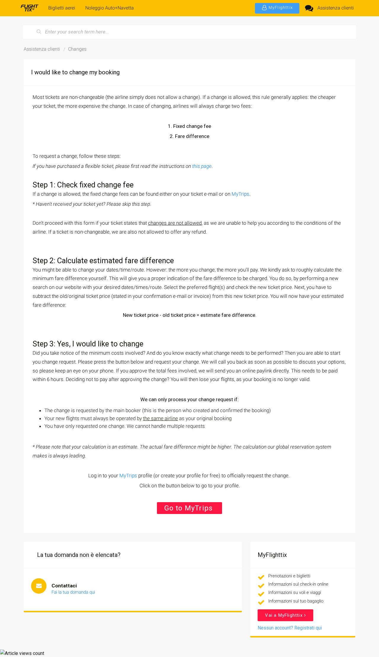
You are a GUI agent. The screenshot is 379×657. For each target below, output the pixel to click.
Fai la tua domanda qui (73, 592)
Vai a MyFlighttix (284, 615)
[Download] (178, 257)
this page (202, 166)
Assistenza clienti (335, 8)
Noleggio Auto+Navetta (109, 8)
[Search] (39, 32)
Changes (77, 49)
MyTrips (240, 194)
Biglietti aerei (61, 8)
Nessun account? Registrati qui (290, 628)
